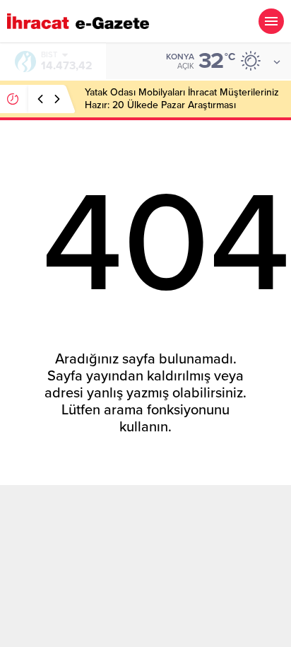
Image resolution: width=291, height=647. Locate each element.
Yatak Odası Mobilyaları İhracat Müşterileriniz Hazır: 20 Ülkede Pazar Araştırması (182, 98)
